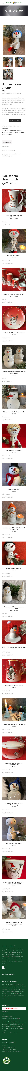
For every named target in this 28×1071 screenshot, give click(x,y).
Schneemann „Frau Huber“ (14, 568)
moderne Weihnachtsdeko (15, 130)
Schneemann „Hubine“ (14, 255)
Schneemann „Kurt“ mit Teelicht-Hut (14, 412)
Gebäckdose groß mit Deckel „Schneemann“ (14, 764)
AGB (3, 1015)
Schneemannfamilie (7, 134)
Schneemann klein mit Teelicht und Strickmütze (14, 528)
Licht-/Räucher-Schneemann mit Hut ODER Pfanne (14, 372)
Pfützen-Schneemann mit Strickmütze (14, 647)
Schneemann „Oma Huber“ (14, 450)
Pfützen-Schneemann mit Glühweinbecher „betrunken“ (14, 923)
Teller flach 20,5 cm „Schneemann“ (14, 333)
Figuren (11, 126)
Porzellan (4, 132)
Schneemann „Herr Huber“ (14, 843)
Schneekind (15, 132)
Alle (8, 126)
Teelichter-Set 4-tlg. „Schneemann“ (14, 294)
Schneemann (17, 126)
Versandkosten (17, 93)
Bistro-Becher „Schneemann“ (14, 686)
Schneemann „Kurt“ (14, 489)
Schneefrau (9, 132)
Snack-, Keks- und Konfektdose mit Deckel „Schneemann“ (14, 883)
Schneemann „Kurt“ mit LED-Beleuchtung (14, 804)
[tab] (7, 142)
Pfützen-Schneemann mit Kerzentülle (14, 724)
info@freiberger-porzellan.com (14, 1051)
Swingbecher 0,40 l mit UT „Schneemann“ (14, 216)
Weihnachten (5, 128)
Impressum (5, 1011)
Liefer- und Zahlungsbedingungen (11, 1018)
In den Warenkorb (14, 120)
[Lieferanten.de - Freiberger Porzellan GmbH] (15, 1064)
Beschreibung (7, 142)
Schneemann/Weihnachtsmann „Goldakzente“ (14, 607)
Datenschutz (5, 1013)
